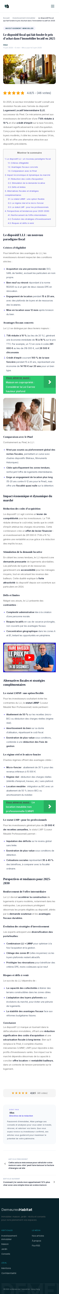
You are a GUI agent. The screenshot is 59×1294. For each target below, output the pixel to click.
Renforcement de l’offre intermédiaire (27, 215)
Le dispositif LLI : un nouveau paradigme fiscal (28, 159)
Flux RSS (36, 1245)
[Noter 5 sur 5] (26, 1093)
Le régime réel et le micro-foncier (26, 203)
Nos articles (38, 1235)
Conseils (5, 1253)
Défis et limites (17, 187)
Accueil (6, 18)
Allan (5, 45)
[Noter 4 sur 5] (23, 1093)
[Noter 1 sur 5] (13, 1093)
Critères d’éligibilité (18, 163)
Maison (5, 1244)
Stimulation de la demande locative (26, 183)
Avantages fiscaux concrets (23, 167)
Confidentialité (8, 1273)
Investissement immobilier (24, 18)
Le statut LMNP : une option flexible (26, 199)
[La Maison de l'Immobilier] (25, 6)
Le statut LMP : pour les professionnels (28, 207)
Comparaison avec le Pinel (22, 171)
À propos (36, 1240)
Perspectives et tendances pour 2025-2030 (27, 211)
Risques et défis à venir (21, 223)
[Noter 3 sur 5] (19, 1093)
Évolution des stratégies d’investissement (29, 219)
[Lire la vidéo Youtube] (29, 657)
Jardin (4, 1249)
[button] (52, 6)
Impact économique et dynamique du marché (27, 175)
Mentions (6, 1268)
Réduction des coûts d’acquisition (25, 179)
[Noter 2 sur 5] (16, 1093)
